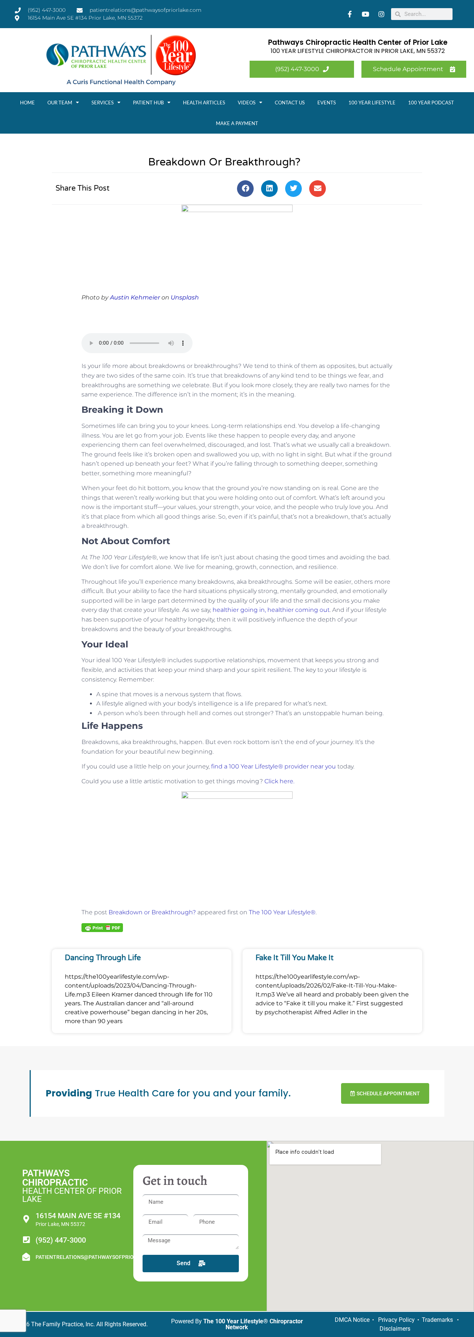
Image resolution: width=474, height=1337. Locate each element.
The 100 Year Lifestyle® (282, 912)
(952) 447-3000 (61, 1240)
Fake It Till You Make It (295, 958)
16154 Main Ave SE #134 (78, 1215)
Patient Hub (148, 102)
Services (102, 102)
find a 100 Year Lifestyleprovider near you (273, 766)
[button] (245, 188)
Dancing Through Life (103, 958)
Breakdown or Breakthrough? (152, 912)
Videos (247, 102)
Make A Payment (237, 123)
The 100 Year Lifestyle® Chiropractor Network (253, 1324)
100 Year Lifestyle (371, 102)
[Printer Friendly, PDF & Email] (102, 927)
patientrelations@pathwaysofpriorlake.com (99, 1257)
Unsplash (185, 297)
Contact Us (290, 102)
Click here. (279, 781)
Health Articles (204, 102)
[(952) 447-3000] (26, 1240)
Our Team (59, 102)
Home (27, 102)
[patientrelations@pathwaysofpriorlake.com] (26, 1257)
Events (326, 102)
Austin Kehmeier (135, 297)
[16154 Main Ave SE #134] (26, 1219)
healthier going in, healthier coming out (271, 609)
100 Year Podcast (431, 102)
